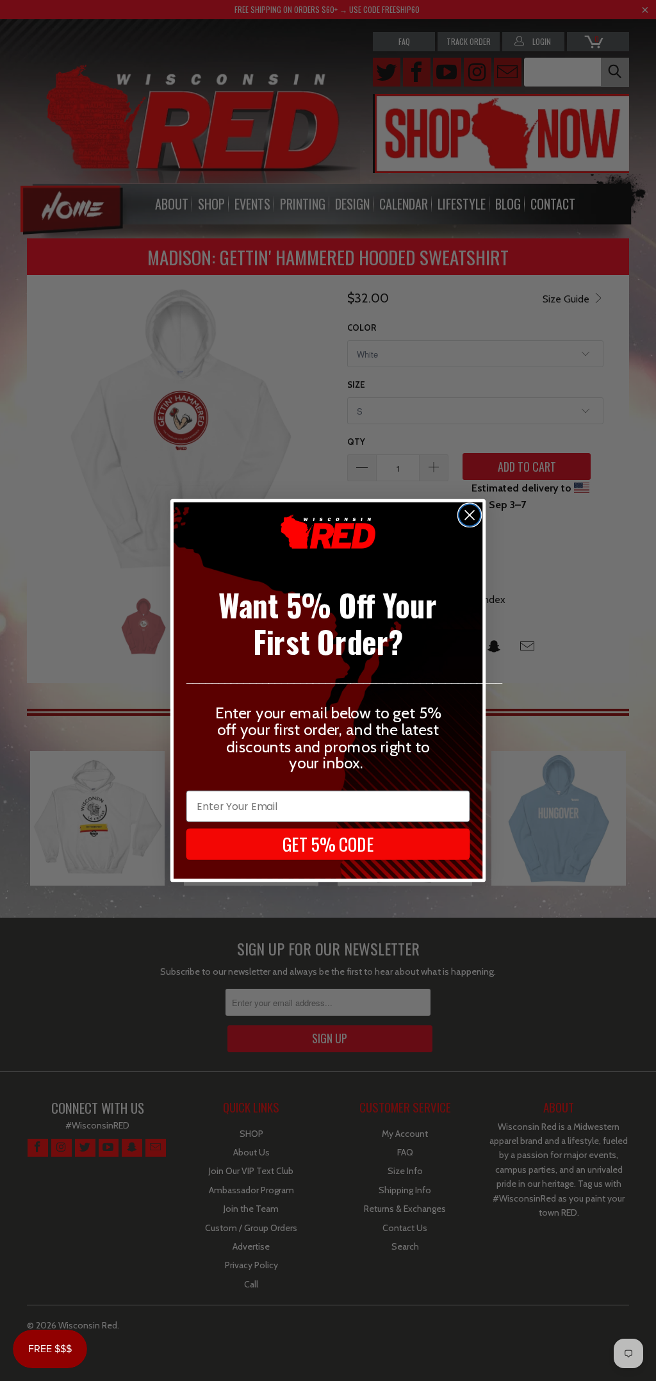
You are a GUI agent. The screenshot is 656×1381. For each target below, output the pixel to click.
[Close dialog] (469, 514)
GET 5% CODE (328, 844)
